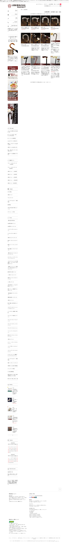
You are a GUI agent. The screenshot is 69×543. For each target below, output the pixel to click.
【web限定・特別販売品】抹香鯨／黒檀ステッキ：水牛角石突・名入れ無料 (25, 67)
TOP (21, 9)
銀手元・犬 (53, 27)
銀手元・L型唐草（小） (35, 27)
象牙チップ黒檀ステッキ (35, 44)
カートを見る (58, 4)
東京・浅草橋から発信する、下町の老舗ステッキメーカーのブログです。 (12, 475)
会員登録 (51, 4)
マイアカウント (40, 4)
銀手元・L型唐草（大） (25, 27)
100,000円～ (26, 9)
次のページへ (48, 82)
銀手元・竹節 (23, 44)
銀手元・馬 (43, 27)
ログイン (46, 4)
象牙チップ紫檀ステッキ (45, 44)
